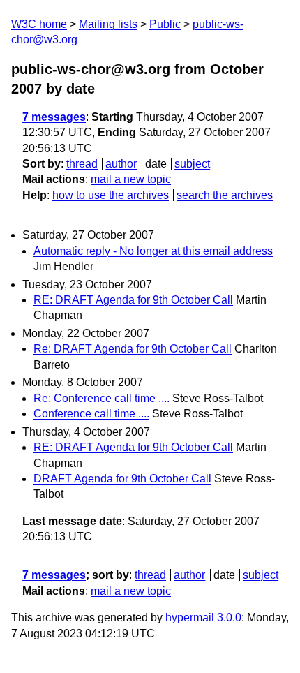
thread (82, 164)
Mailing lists (108, 24)
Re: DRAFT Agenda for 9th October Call (132, 349)
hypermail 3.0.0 (203, 617)
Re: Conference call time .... (101, 398)
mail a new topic (131, 179)
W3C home (39, 24)
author (121, 164)
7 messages (54, 117)
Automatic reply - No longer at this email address (153, 251)
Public (165, 24)
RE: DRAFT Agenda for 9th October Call (133, 300)
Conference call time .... (91, 414)
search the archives (225, 195)
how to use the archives (110, 195)
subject (192, 164)
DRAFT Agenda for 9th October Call (122, 479)
